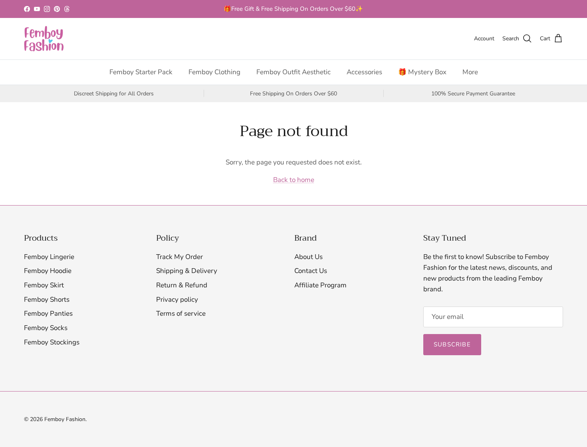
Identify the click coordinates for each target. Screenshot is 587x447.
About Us (308, 256)
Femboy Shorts (46, 299)
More (470, 72)
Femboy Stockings (51, 342)
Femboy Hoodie (47, 270)
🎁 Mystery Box (422, 72)
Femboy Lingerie (49, 256)
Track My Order (179, 256)
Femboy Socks (45, 327)
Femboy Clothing (214, 72)
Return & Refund (181, 285)
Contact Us (310, 270)
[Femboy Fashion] (44, 38)
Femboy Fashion (64, 419)
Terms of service (181, 313)
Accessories (364, 72)
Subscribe (452, 344)
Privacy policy (177, 299)
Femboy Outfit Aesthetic (293, 72)
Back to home (293, 179)
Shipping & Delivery (186, 270)
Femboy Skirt (44, 285)
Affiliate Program (320, 285)
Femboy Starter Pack (141, 72)
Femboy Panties (48, 313)
